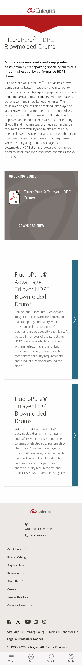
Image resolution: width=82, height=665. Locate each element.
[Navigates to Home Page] (41, 10)
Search (51, 661)
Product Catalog (16, 558)
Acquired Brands (17, 565)
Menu (11, 661)
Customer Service (17, 605)
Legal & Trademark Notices (25, 639)
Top (31, 661)
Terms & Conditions (62, 632)
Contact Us (73, 158)
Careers (73, 175)
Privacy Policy (35, 632)
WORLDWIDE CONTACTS (38, 529)
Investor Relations (18, 598)
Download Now (31, 226)
